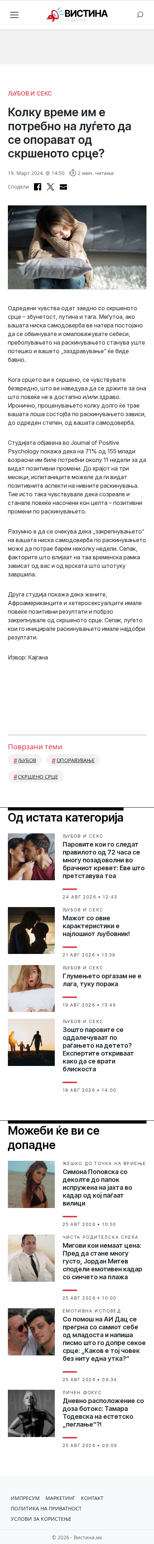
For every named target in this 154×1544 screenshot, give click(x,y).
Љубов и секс (30, 93)
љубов (27, 760)
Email (63, 186)
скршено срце (38, 776)
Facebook (37, 186)
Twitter (50, 186)
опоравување (76, 760)
